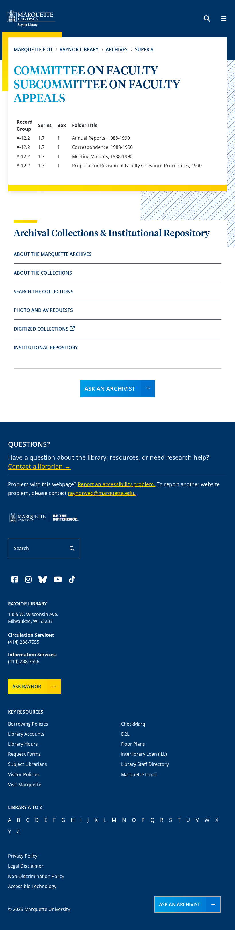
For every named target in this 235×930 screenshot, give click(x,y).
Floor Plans (133, 744)
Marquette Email (139, 774)
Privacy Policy (22, 856)
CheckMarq (133, 724)
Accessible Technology (32, 886)
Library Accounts (26, 734)
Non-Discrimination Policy (36, 876)
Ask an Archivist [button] (179, 904)
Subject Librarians (27, 764)
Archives (117, 49)
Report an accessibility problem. (116, 484)
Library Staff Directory (145, 764)
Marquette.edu (33, 49)
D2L (125, 734)
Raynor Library (79, 49)
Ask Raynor (26, 686)
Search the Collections (43, 291)
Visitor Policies (24, 774)
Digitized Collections (41, 329)
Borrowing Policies (28, 724)
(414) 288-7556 (23, 661)
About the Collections (43, 273)
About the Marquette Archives (52, 254)
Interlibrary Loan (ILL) (144, 754)
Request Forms (24, 754)
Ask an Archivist (110, 388)
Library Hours (23, 744)
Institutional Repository (46, 347)
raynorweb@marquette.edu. (102, 493)
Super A (144, 49)
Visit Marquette (24, 784)
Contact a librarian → (39, 466)
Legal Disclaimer (25, 866)
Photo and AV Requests (43, 310)
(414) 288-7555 (23, 642)
